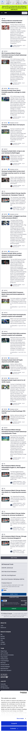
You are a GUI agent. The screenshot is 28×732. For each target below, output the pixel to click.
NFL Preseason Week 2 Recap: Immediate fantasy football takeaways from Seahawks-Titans (14, 431)
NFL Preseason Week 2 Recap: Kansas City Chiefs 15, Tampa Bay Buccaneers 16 (14, 492)
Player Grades (4, 656)
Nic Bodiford (15, 306)
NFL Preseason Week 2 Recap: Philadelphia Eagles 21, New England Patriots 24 (13, 467)
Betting (3, 636)
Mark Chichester (18, 45)
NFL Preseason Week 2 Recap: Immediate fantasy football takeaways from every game (14, 55)
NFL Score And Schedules (7, 655)
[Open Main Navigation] (2, 13)
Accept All (14, 723)
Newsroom (3, 627)
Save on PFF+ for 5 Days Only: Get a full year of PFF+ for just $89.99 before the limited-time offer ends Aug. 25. (14, 8)
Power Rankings (5, 660)
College (3, 642)
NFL (2, 1)
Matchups (3, 662)
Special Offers (4, 686)
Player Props (4, 651)
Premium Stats (4, 658)
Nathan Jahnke (17, 83)
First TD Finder (4, 653)
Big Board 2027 (4, 668)
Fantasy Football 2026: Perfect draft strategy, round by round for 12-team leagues (13, 173)
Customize (13, 728)
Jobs (2, 625)
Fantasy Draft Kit (5, 664)
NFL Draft (3, 644)
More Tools (14, 594)
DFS (2, 640)
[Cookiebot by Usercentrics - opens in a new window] (20, 693)
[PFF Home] (5, 13)
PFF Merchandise (5, 688)
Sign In (25, 12)
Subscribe (3, 684)
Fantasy (5, 51)
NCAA (2, 3)
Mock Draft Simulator (6, 670)
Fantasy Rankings (5, 666)
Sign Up (14, 608)
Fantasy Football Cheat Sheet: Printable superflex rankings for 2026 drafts (13, 92)
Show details (20, 718)
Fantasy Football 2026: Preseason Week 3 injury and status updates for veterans (13, 294)
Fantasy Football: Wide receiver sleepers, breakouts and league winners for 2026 (12, 255)
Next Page (14, 557)
